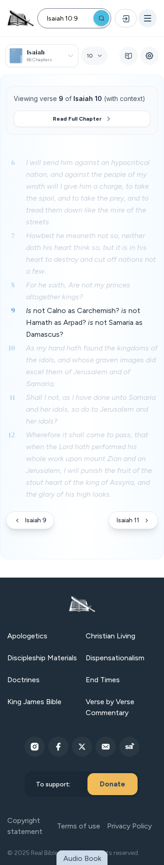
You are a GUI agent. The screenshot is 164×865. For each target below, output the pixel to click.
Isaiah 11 (127, 520)
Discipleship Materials (42, 657)
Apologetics (27, 636)
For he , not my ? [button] (78, 291)
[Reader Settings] (149, 56)
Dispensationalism (115, 657)
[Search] (101, 18)
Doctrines (23, 679)
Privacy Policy (129, 826)
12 (11, 435)
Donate (112, 784)
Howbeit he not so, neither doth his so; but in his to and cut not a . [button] (91, 253)
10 (11, 348)
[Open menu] (147, 18)
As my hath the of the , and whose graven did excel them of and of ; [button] (92, 366)
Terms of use (78, 826)
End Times (103, 679)
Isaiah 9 (35, 520)
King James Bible (34, 701)
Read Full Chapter (77, 119)
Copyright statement (24, 826)
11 (12, 397)
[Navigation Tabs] (128, 56)
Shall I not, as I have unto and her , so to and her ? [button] (91, 409)
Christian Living (110, 636)
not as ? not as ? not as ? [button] (84, 322)
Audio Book (82, 858)
